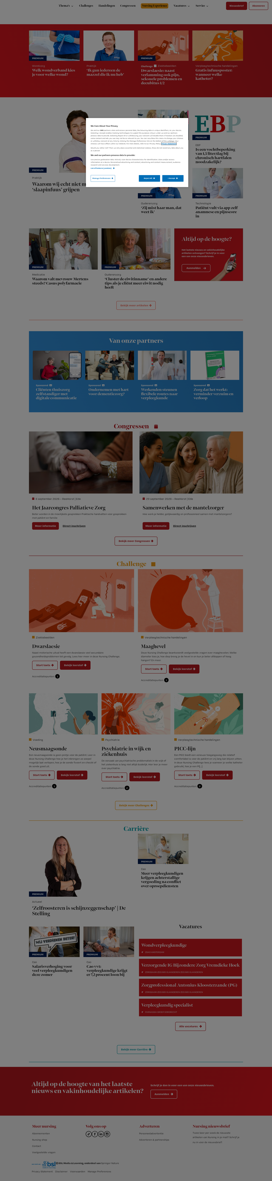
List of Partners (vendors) (101, 168)
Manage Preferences (101, 178)
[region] (137, 152)
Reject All (148, 178)
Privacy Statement (169, 144)
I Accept (171, 178)
